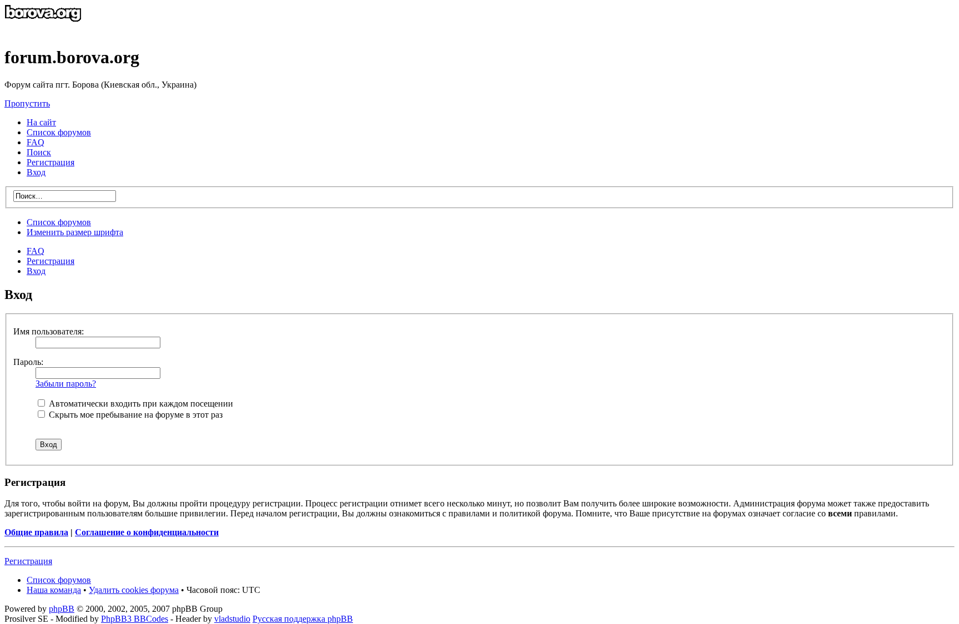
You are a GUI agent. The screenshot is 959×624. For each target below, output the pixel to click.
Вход (36, 271)
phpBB (61, 608)
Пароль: (28, 362)
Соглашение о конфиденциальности (147, 532)
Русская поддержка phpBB (303, 618)
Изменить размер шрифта (75, 232)
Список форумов (59, 222)
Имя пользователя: (48, 331)
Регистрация (50, 162)
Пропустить (27, 103)
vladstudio (232, 618)
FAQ (35, 251)
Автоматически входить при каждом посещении (140, 403)
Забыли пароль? (66, 383)
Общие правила (36, 532)
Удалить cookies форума (134, 590)
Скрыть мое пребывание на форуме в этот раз (135, 414)
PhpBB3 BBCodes (134, 618)
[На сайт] (43, 30)
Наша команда (54, 590)
